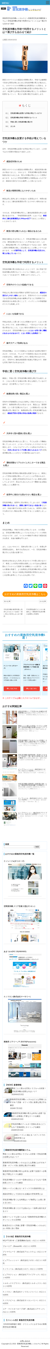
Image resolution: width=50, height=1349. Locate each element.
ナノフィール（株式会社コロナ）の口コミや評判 (32, 799)
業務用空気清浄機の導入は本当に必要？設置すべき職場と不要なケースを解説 (24, 1172)
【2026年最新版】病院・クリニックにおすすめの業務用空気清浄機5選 (25, 1325)
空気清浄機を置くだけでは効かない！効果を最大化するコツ (24, 1209)
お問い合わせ (25, 1341)
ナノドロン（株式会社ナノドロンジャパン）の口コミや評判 (24, 1293)
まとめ (12, 126)
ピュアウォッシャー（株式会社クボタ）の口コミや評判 (31, 770)
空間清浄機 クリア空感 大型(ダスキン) (19, 906)
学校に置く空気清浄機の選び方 (21, 122)
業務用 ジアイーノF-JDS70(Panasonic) (20, 1042)
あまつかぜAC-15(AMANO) (15, 951)
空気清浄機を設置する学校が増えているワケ (26, 113)
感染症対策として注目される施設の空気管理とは (32, 712)
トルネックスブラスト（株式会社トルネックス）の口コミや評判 (24, 1284)
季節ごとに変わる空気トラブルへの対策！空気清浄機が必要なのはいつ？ (32, 726)
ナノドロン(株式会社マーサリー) (17, 997)
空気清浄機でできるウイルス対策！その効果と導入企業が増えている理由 (32, 741)
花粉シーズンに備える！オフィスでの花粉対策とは (24, 1188)
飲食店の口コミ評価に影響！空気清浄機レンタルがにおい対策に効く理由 (24, 1226)
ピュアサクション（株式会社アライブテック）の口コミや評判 (32, 813)
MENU (5, 3)
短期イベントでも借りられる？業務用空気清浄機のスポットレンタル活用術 (24, 1218)
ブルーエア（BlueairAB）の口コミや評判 (19, 1246)
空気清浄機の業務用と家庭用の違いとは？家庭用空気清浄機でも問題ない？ (32, 784)
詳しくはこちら (12, 688)
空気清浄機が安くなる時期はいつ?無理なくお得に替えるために (24, 1201)
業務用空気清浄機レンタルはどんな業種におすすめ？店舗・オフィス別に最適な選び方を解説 (24, 1164)
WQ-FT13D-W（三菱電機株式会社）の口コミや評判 (24, 1240)
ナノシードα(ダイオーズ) (14, 861)
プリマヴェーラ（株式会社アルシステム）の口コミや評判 (24, 1253)
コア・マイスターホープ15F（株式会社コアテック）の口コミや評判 (24, 1310)
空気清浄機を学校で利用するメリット (23, 117)
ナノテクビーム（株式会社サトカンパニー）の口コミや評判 (24, 1301)
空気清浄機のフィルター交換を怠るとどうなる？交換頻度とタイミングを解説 (24, 1181)
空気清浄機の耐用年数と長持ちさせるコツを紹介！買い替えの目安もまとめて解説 (32, 756)
